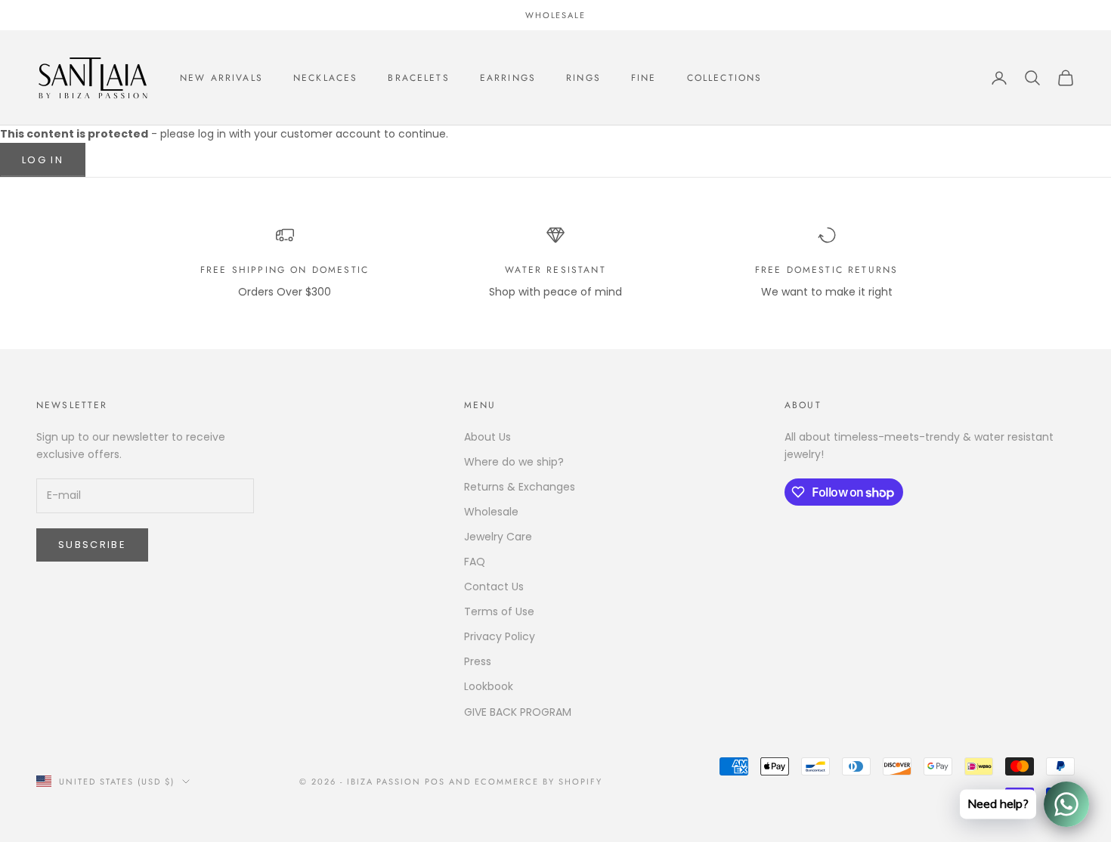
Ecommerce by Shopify (538, 781)
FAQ (474, 561)
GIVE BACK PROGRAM (517, 712)
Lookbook (488, 686)
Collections (725, 78)
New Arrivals (221, 78)
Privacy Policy (499, 636)
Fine (644, 78)
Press (477, 661)
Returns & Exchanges (519, 486)
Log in (42, 160)
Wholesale (491, 511)
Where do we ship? (514, 461)
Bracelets (418, 78)
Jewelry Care (498, 536)
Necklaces (325, 78)
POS (435, 781)
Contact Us (494, 586)
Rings (583, 78)
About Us (487, 436)
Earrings (508, 78)
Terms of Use (499, 611)
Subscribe (92, 544)
